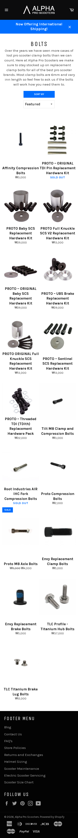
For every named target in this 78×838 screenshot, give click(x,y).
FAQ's (8, 741)
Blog (7, 727)
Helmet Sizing (15, 761)
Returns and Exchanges (23, 755)
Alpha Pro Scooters (27, 816)
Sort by (39, 94)
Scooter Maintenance (21, 768)
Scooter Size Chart (18, 782)
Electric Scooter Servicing (25, 775)
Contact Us (13, 734)
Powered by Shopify (52, 816)
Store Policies (15, 748)
